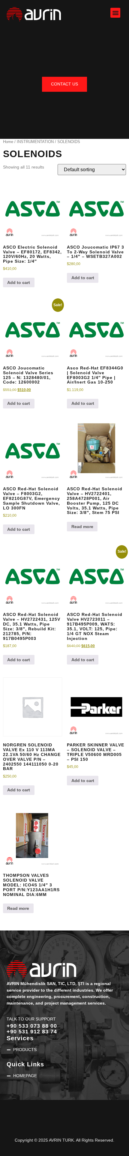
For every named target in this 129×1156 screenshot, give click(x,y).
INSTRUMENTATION (35, 141)
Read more (82, 526)
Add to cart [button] (18, 282)
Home (8, 141)
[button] (115, 13)
